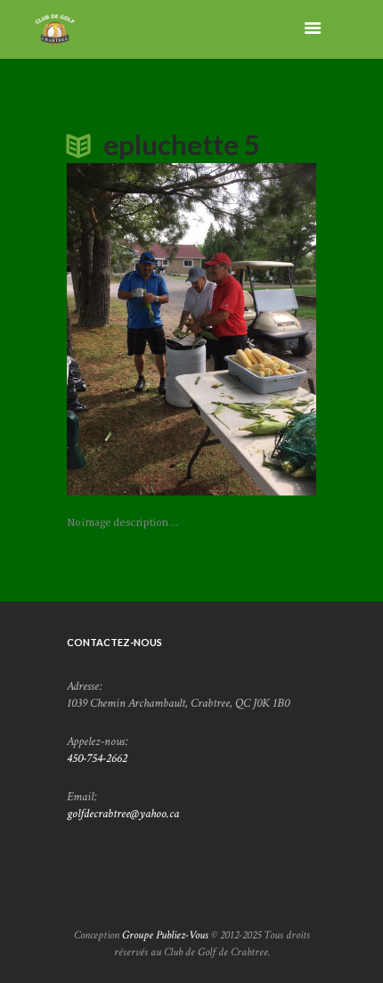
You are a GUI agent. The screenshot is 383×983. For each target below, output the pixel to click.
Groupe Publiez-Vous (165, 935)
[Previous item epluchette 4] (129, 329)
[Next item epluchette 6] (254, 329)
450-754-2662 (97, 758)
